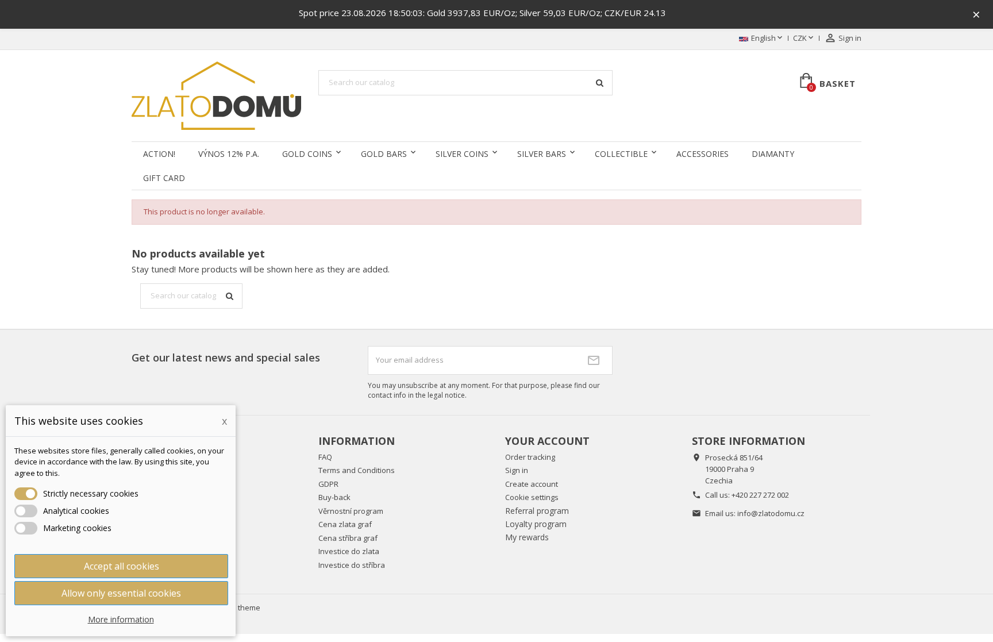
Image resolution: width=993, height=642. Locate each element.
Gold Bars (384, 153)
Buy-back (334, 497)
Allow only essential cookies (121, 593)
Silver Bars (541, 153)
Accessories (702, 153)
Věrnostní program (350, 511)
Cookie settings (532, 497)
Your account (547, 441)
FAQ (325, 457)
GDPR (328, 484)
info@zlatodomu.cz (771, 513)
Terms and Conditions (356, 470)
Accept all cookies (121, 566)
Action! (159, 153)
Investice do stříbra (351, 565)
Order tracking (530, 457)
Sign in (516, 470)
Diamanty (773, 153)
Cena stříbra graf (348, 538)
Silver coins (462, 153)
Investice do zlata (348, 551)
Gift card (164, 177)
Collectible (621, 153)
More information (121, 619)
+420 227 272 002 (760, 495)
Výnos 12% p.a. (228, 153)
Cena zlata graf (345, 524)
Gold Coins (307, 153)
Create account (531, 484)
